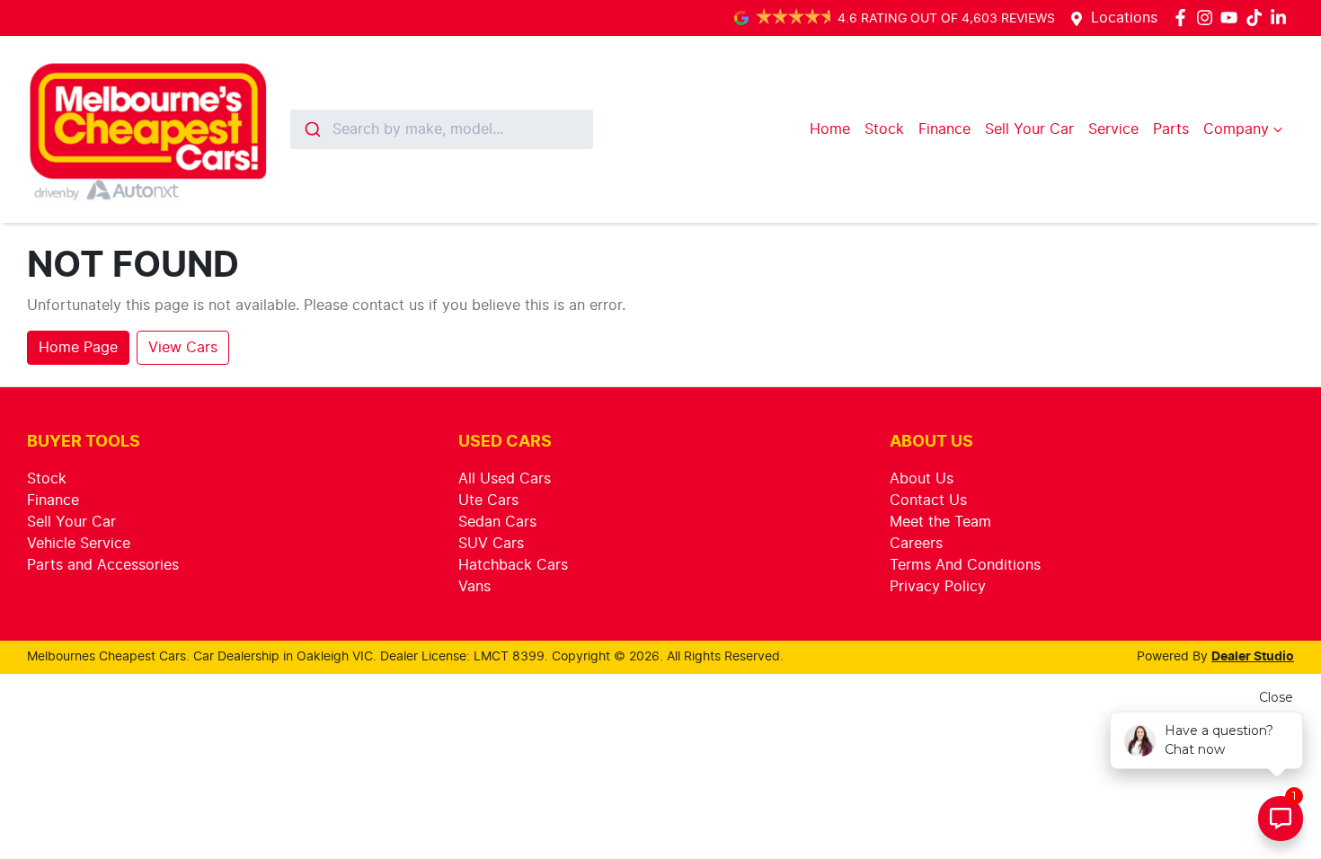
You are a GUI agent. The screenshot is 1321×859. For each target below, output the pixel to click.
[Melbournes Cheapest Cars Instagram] (1208, 17)
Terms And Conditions (965, 565)
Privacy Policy (938, 587)
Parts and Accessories (103, 565)
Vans (474, 587)
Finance (944, 129)
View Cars (182, 348)
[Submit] (311, 129)
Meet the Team (940, 522)
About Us (921, 479)
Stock (884, 129)
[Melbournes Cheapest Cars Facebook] (1184, 17)
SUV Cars (491, 543)
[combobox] (441, 129)
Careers (916, 543)
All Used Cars (504, 479)
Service (1113, 129)
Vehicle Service (78, 543)
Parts (1171, 129)
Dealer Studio (1252, 657)
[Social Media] (1258, 17)
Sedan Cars (497, 522)
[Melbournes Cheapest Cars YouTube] (1232, 17)
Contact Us (928, 500)
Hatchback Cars (513, 565)
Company (1236, 129)
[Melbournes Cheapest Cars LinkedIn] (1282, 17)
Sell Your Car (1029, 129)
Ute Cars (488, 500)
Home (830, 129)
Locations (1124, 18)
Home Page (78, 348)
